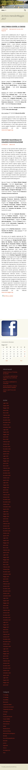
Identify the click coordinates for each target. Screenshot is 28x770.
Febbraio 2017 (6, 634)
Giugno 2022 (6, 514)
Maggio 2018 (6, 603)
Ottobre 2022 (6, 504)
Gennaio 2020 (6, 569)
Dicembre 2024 (6, 446)
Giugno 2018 (6, 600)
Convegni (5, 711)
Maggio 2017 (6, 627)
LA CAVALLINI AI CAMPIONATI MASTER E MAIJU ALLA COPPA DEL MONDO (10, 377)
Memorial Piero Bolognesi (9, 733)
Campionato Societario (8, 707)
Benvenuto (5, 702)
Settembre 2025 (7, 427)
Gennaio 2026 (6, 417)
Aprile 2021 (5, 545)
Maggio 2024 (6, 461)
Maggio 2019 (6, 576)
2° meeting (5, 697)
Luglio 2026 (5, 403)
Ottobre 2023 (6, 478)
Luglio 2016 (5, 649)
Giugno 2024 (6, 458)
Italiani (4, 726)
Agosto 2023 (6, 480)
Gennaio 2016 (6, 663)
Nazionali (13, 144)
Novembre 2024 (6, 449)
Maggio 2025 (6, 434)
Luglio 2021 (5, 538)
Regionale (5, 745)
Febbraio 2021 (6, 550)
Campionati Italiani (7, 704)
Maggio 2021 (6, 543)
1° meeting (5, 695)
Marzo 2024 (5, 465)
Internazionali (6, 723)
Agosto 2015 (6, 675)
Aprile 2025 (5, 437)
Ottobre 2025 (6, 425)
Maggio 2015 (6, 682)
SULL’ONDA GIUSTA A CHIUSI (13, 27)
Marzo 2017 (5, 632)
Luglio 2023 (5, 482)
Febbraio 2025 (6, 441)
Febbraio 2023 (6, 494)
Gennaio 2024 (6, 470)
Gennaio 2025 (6, 444)
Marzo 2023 (5, 492)
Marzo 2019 (5, 581)
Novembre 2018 (6, 591)
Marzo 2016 (5, 658)
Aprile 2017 (5, 629)
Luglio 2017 (5, 622)
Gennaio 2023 (6, 497)
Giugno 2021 (6, 540)
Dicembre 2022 (6, 499)
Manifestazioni (6, 728)
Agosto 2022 (6, 509)
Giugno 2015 (6, 680)
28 (24, 356)
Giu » (21, 360)
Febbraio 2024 (6, 468)
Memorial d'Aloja (7, 731)
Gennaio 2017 (6, 636)
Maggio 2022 (6, 516)
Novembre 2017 (6, 617)
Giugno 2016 (6, 651)
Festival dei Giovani (7, 716)
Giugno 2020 (6, 557)
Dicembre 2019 (6, 571)
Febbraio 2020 (6, 567)
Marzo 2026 (5, 412)
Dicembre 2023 (6, 473)
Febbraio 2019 (6, 583)
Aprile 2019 (5, 579)
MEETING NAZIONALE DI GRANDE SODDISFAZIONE (12, 141)
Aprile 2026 (5, 410)
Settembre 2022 (7, 506)
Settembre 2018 (7, 596)
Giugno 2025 (6, 432)
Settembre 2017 (7, 620)
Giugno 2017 (6, 624)
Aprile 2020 (5, 562)
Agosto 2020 (6, 552)
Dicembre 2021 (6, 528)
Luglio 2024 (5, 456)
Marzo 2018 (5, 608)
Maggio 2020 (6, 559)
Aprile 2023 (5, 490)
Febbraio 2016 (6, 661)
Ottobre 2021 (6, 533)
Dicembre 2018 (6, 588)
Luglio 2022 (5, 511)
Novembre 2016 (6, 641)
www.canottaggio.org (7, 130)
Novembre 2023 (6, 475)
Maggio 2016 (6, 653)
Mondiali (5, 736)
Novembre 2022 (6, 502)
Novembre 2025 (6, 422)
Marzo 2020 (5, 564)
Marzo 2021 (5, 547)
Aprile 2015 (5, 685)
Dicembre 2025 (6, 420)
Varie (4, 752)
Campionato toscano (15, 29)
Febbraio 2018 (6, 610)
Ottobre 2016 (6, 644)
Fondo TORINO (6, 719)
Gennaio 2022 (6, 526)
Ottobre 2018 (6, 593)
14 (24, 351)
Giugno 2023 (6, 485)
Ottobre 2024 (6, 451)
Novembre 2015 (6, 668)
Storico (5, 748)
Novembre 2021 (6, 530)
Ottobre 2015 (6, 670)
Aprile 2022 (5, 518)
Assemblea (5, 699)
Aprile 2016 (5, 656)
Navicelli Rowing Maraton (9, 738)
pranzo (4, 743)
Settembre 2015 (7, 673)
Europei (5, 714)
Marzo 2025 (5, 439)
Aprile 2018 (5, 605)
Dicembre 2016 (6, 639)
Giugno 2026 (6, 405)
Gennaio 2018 (6, 612)
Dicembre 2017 (6, 615)
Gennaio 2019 (6, 586)
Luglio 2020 (5, 555)
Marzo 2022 (5, 521)
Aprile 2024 (5, 463)
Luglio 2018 (5, 598)
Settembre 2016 (7, 646)
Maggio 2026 (6, 408)
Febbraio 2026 (6, 415)
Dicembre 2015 (6, 665)
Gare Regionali (6, 721)
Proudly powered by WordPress (9, 767)
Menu (3, 10)
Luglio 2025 (5, 429)
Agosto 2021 (6, 535)
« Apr (6, 360)
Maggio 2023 (6, 487)
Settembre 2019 (7, 574)
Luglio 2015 (5, 677)
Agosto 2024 (6, 453)
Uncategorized (6, 750)
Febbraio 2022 (6, 523)
